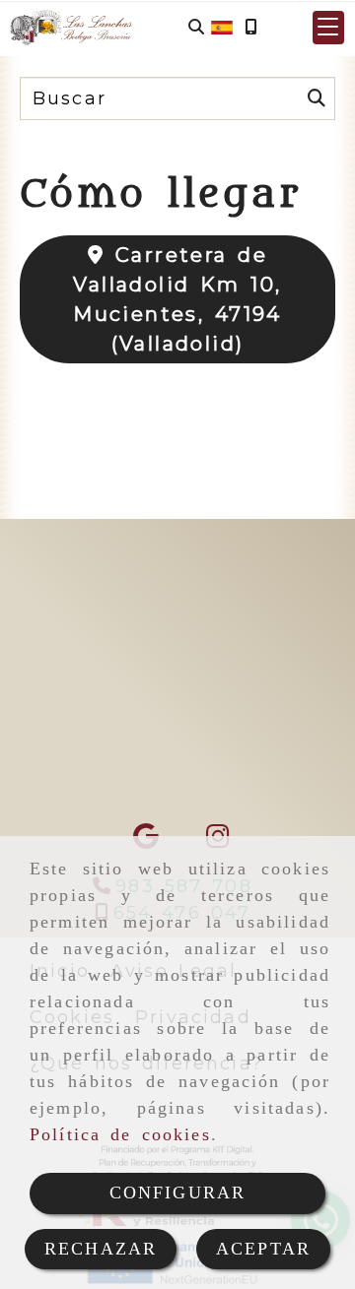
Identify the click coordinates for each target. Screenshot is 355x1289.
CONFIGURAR (178, 1192)
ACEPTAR (263, 1248)
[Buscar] (196, 27)
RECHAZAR (100, 1248)
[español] (222, 25)
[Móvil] (250, 27)
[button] (328, 27)
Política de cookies (120, 1134)
